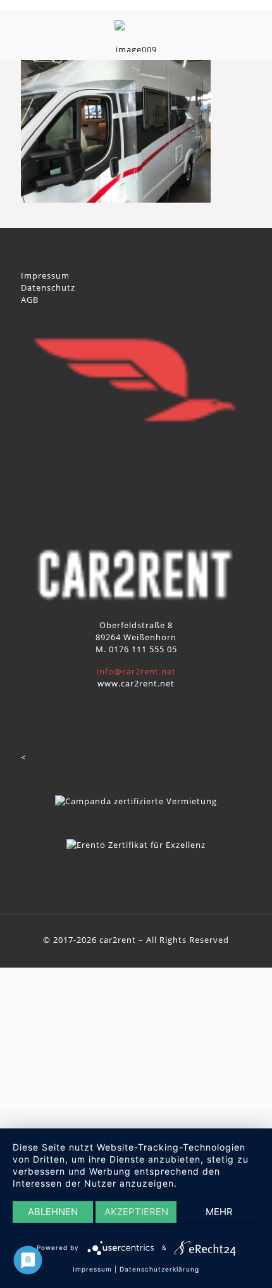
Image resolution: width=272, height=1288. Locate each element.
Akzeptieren (136, 1212)
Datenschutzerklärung (159, 1269)
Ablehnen (53, 1212)
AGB (30, 299)
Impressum (45, 275)
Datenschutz (48, 287)
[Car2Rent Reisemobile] (136, 35)
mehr (219, 1212)
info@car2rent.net (136, 671)
